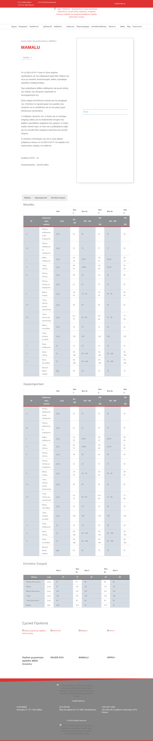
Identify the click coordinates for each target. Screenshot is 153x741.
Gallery (122, 26)
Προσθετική (34, 26)
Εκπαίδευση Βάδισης (99, 26)
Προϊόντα (112, 26)
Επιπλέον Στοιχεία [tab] (58, 198)
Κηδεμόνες (58, 26)
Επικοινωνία (137, 26)
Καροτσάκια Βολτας (40, 41)
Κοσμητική (70, 26)
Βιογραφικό (23, 26)
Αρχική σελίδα (26, 41)
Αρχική (14, 26)
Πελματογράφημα (82, 26)
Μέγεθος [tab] (27, 198)
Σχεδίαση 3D (47, 26)
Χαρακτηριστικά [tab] (41, 198)
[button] (26, 58)
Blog (128, 26)
